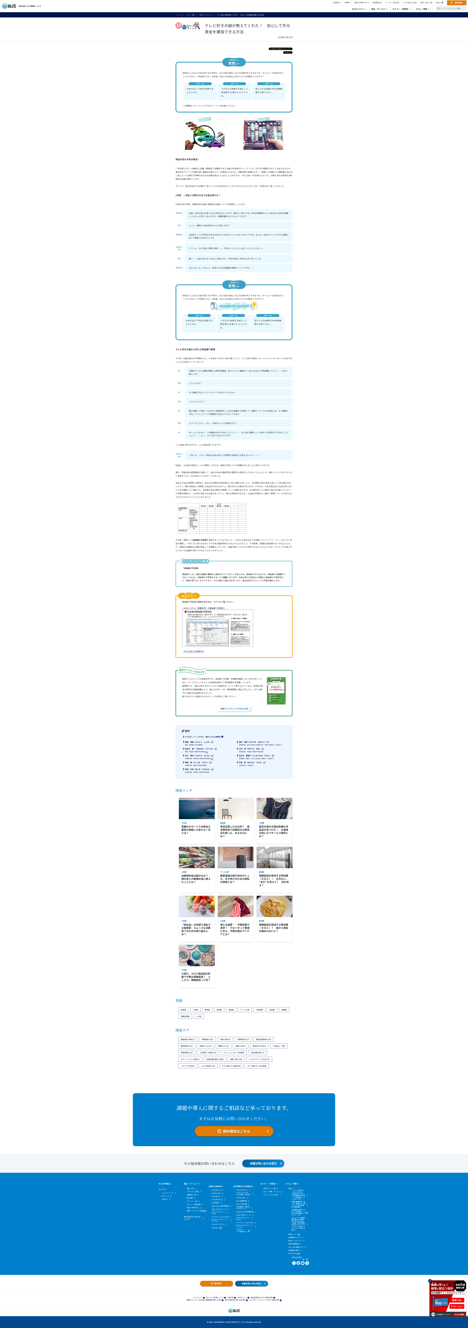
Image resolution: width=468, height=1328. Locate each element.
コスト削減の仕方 (208, 1066)
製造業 (219, 1010)
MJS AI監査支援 (241, 1201)
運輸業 (284, 1010)
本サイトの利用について (215, 1297)
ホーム (179, 15)
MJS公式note (292, 1253)
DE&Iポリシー (242, 1297)
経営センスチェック (206, 15)
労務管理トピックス (295, 1237)
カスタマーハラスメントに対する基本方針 (264, 1300)
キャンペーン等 (192, 1201)
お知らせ (165, 1199)
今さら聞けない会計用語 (256, 1066)
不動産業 (259, 1010)
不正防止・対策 (279, 1046)
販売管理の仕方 (187, 1046)
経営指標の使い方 (257, 1052)
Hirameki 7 (215, 1228)
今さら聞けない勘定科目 (231, 1066)
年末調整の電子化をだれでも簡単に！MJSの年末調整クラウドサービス (298, 1212)
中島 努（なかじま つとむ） (251, 762)
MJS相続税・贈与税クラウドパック (243, 1207)
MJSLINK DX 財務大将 (194, 651)
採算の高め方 (225, 1039)
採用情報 (376, 2)
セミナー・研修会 (268, 1183)
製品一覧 (190, 1188)
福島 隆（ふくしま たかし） (197, 762)
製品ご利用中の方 (361, 2)
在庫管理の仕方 (243, 1039)
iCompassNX (240, 1198)
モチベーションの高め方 (190, 1059)
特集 (289, 1188)
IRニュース (165, 1196)
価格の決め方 (240, 1046)
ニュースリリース (168, 1193)
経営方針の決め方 (259, 1046)
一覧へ (306, 1259)
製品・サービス (190, 1183)
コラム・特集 (190, 15)
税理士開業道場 (293, 1244)
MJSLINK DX (216, 1196)
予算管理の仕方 (207, 1039)
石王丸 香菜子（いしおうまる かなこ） (255, 755)
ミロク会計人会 (408, 2)
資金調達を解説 (293, 1250)
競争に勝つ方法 (236, 1059)
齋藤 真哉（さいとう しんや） (198, 742)
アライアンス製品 (193, 1191)
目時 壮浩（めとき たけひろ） (198, 769)
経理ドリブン (292, 1234)
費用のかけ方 (223, 1046)
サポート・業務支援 (193, 1204)
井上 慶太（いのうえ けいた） (198, 755)
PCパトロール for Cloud (220, 1217)
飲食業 (183, 1010)
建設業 (231, 1010)
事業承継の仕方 (187, 1052)
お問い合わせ (425, 2)
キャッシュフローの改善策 (234, 1052)
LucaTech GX (216, 1190)
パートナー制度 (390, 2)
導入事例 (190, 1198)
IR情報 (347, 2)
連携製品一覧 (191, 1195)
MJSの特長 (163, 1183)
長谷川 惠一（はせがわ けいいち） (199, 748)
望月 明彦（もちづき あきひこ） (252, 742)
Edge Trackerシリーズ (219, 1209)
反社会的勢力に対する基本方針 (262, 1297)
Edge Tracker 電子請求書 (220, 1206)
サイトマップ (198, 1297)
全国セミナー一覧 (269, 1188)
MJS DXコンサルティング (192, 1217)
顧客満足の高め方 (188, 1039)
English (438, 2)
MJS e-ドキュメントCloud (218, 1213)
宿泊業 (272, 1010)
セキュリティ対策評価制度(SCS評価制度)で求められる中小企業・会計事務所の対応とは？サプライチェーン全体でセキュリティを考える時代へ (298, 1224)
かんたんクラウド (218, 1224)
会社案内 (336, 2)
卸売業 (207, 1010)
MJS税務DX (215, 1203)
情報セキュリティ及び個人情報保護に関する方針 (204, 1300)
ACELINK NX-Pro (242, 1190)
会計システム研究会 (213, 737)
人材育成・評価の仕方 (208, 1052)
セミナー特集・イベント (271, 1191)
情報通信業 (185, 1016)
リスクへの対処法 (188, 1066)
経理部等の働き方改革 (215, 1059)
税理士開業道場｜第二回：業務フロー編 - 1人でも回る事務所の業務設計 (298, 1204)
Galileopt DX (216, 1193)
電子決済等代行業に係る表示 (235, 1300)
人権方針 (230, 1297)
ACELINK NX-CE (217, 1199)
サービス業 (245, 1010)
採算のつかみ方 (206, 1046)
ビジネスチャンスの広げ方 (259, 1059)
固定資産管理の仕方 (263, 1039)
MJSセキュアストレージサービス (220, 1220)
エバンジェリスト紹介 (270, 1195)
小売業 (195, 1010)
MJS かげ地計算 (241, 1204)
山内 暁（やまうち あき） (250, 748)
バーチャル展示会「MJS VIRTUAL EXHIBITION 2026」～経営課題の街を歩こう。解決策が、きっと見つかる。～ (298, 1194)
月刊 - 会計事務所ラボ (295, 1247)
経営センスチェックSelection (234, 708)
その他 (198, 1016)
